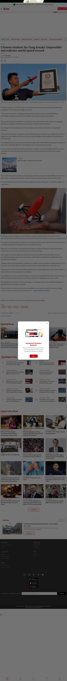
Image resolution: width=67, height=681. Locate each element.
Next (33, 356)
